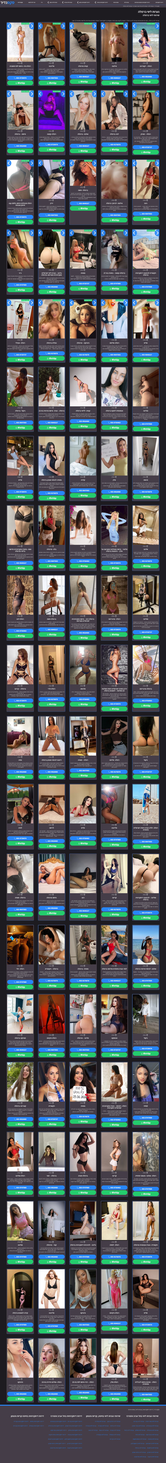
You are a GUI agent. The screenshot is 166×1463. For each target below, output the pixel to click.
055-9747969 (147, 287)
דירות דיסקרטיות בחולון (75, 1430)
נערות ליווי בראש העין (152, 1443)
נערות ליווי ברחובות (152, 1448)
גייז (42, 2)
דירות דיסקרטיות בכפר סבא (59, 1430)
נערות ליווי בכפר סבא (152, 1435)
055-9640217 (115, 78)
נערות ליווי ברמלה (140, 1448)
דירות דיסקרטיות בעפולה (36, 1426)
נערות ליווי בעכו (93, 1430)
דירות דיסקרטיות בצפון (84, 2)
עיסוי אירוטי (116, 2)
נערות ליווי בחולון (140, 1430)
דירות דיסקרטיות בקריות (20, 1426)
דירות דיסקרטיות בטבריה (21, 1421)
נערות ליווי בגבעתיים (152, 1426)
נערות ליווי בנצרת (115, 1430)
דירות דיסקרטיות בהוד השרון (73, 1426)
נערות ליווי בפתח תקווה (139, 1439)
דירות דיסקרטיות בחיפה (37, 1421)
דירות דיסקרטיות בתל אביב (58, 1448)
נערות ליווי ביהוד (129, 1430)
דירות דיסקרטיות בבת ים (75, 1421)
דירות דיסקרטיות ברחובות (55, 1439)
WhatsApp (146, 81)
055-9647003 (53, 78)
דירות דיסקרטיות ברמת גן (74, 1443)
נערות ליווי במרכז (68, 2)
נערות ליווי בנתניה (153, 1439)
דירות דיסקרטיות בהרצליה (56, 1426)
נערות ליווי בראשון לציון (137, 1443)
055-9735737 (147, 147)
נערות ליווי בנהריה (91, 1426)
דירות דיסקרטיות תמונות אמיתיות (142, 2)
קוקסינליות (20, 2)
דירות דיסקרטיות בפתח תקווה (57, 1435)
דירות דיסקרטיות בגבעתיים (58, 1421)
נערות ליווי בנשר (104, 1430)
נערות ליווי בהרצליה (152, 1430)
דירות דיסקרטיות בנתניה (75, 1435)
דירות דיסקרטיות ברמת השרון (57, 1443)
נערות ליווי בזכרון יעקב (113, 1421)
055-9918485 (147, 76)
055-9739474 (21, 78)
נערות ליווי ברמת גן (152, 1452)
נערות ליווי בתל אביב (140, 1457)
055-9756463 (115, 422)
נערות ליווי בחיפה (115, 1426)
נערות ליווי (126, 2)
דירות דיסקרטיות (159, 2)
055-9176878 (115, 144)
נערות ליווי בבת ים (139, 1421)
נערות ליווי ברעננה (153, 1457)
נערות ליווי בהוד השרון (138, 1426)
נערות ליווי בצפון (53, 2)
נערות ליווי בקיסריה (102, 1435)
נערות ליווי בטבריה (103, 1426)
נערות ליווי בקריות (115, 1439)
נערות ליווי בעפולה (114, 1435)
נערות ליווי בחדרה (100, 1421)
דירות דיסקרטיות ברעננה (74, 1448)
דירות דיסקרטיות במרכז (102, 2)
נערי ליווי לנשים (31, 2)
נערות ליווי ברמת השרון (139, 1452)
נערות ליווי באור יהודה (152, 1421)
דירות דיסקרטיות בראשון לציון (73, 1439)
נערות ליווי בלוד (140, 1435)
